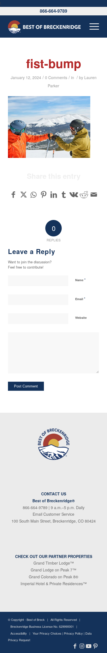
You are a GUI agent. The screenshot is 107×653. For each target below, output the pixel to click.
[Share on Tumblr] (64, 194)
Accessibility (18, 633)
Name (80, 279)
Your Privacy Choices (47, 633)
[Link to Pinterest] (95, 646)
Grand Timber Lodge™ (53, 563)
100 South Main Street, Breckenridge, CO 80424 (54, 521)
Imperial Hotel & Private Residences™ (54, 583)
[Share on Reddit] (84, 194)
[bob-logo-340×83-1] (44, 26)
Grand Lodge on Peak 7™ (53, 570)
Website (81, 318)
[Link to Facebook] (75, 646)
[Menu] (91, 26)
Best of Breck (36, 619)
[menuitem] (91, 26)
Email (80, 298)
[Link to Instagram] (81, 646)
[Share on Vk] (74, 194)
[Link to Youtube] (88, 646)
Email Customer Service (53, 514)
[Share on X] (24, 194)
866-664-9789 (53, 11)
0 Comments (56, 77)
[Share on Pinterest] (44, 194)
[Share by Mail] (94, 194)
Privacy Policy (73, 633)
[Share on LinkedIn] (54, 194)
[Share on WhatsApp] (33, 194)
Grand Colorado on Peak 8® (53, 576)
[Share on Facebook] (13, 194)
